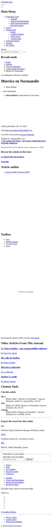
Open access (15, 36)
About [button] (8, 30)
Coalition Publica (17, 34)
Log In (8, 28)
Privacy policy (11, 517)
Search (3, 49)
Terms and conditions (14, 522)
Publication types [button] (12, 17)
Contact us (10, 474)
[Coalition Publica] (8, 512)
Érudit (13, 32)
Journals (14, 19)
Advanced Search (12, 41)
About (13, 30)
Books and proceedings (20, 23)
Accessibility (11, 469)
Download (35, 338)
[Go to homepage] (7, 2)
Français (9, 43)
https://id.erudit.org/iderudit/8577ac (18, 130)
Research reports (17, 25)
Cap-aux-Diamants (13, 67)
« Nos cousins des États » (15, 69)
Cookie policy (11, 520)
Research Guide (12, 472)
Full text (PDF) (11, 172)
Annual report (16, 39)
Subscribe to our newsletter (13, 457)
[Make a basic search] (25, 52)
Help (8, 467)
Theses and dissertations (20, 21)
